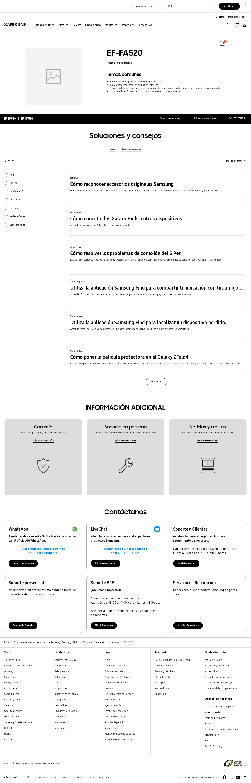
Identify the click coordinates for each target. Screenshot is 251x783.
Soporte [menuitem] (220, 16)
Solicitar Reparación (188, 625)
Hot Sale (8, 728)
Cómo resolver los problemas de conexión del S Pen (135, 81)
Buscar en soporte (114, 671)
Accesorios (60, 728)
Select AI (8, 705)
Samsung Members (165, 671)
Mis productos (162, 688)
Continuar (229, 6)
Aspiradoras (60, 716)
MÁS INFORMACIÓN (43, 440)
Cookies (78, 777)
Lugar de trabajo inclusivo (218, 677)
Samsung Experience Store (18, 722)
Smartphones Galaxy (65, 660)
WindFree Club (11, 716)
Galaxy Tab (60, 665)
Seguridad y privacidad (217, 665)
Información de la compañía (219, 706)
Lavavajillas (60, 705)
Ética (207, 740)
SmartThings (10, 677)
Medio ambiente (213, 660)
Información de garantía (119, 62)
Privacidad (65, 777)
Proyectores (60, 688)
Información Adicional (205, 118)
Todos (112, 149)
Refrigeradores (62, 699)
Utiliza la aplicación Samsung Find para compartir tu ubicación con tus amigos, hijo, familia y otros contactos (165, 88)
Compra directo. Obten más (18, 665)
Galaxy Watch (61, 671)
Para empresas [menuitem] (236, 16)
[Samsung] (15, 25)
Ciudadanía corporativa (217, 682)
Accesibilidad (212, 671)
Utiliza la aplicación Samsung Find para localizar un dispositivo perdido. (146, 91)
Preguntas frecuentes (131, 149)
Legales (90, 777)
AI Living (8, 671)
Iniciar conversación (23, 563)
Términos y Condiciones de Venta (41, 777)
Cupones (159, 693)
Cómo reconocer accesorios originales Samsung (133, 85)
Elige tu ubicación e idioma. (143, 6)
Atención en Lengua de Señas (120, 733)
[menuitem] (45, 25)
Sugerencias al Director (117, 739)
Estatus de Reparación (116, 711)
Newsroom (211, 734)
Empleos (209, 723)
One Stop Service (13, 711)
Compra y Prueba (13, 699)
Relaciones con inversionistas (220, 729)
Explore (8, 739)
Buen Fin (8, 733)
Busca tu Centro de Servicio (119, 693)
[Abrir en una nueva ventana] (224, 777)
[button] (156, 186)
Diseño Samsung (214, 746)
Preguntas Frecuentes (116, 682)
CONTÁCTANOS (237, 118)
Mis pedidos (161, 677)
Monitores (59, 722)
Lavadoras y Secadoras (66, 711)
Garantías (110, 688)
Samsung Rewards (164, 665)
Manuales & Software (116, 665)
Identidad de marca (215, 718)
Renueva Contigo (113, 699)
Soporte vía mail (113, 728)
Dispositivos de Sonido (66, 693)
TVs (56, 682)
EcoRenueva (10, 688)
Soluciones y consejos (171, 118)
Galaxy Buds (60, 677)
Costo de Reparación (115, 716)
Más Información (186, 563)
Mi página (160, 682)
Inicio (107, 660)
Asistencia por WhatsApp (117, 677)
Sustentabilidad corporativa (220, 688)
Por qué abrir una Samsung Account (173, 660)
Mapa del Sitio (105, 777)
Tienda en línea (12, 660)
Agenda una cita (113, 705)
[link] (222, 44)
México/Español (11, 777)
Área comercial (213, 712)
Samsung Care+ (12, 693)
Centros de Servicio (23, 625)
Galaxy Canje (11, 682)
